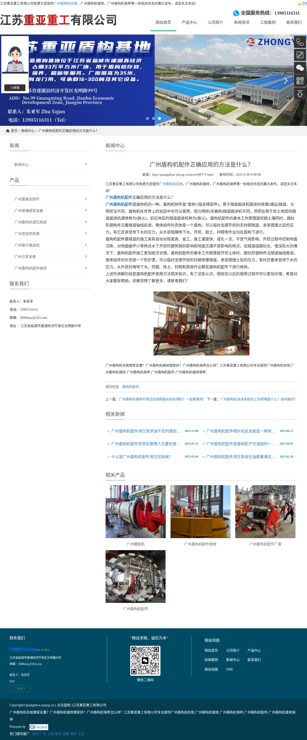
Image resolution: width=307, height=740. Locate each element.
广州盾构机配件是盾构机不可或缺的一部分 (241, 444)
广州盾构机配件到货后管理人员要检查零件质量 (146, 444)
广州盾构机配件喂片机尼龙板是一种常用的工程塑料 (241, 431)
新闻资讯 (241, 22)
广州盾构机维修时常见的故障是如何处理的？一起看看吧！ (162, 399)
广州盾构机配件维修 (30, 268)
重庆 (73, 734)
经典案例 (211, 660)
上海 (50, 734)
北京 (81, 734)
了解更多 (20, 688)
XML (230, 669)
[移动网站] (300, 81)
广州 (42, 734)
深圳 (35, 734)
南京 (58, 734)
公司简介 (215, 22)
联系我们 (294, 22)
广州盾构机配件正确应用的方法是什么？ (69, 131)
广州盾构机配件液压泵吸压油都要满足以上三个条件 (241, 457)
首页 (14, 131)
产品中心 (189, 22)
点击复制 (64, 705)
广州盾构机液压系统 (30, 222)
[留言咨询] (300, 55)
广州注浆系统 (25, 257)
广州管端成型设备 (28, 211)
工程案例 (268, 22)
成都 (65, 734)
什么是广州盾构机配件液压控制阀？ (142, 457)
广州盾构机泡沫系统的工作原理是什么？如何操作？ (258, 399)
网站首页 (163, 22)
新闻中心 (28, 131)
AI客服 (15, 87)
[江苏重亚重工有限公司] (58, 23)
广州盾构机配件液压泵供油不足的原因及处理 (146, 431)
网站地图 (211, 669)
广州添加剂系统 (27, 234)
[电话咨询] (300, 42)
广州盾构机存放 (65, 3)
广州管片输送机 (27, 245)
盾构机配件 (130, 387)
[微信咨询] (300, 68)
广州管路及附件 (27, 199)
